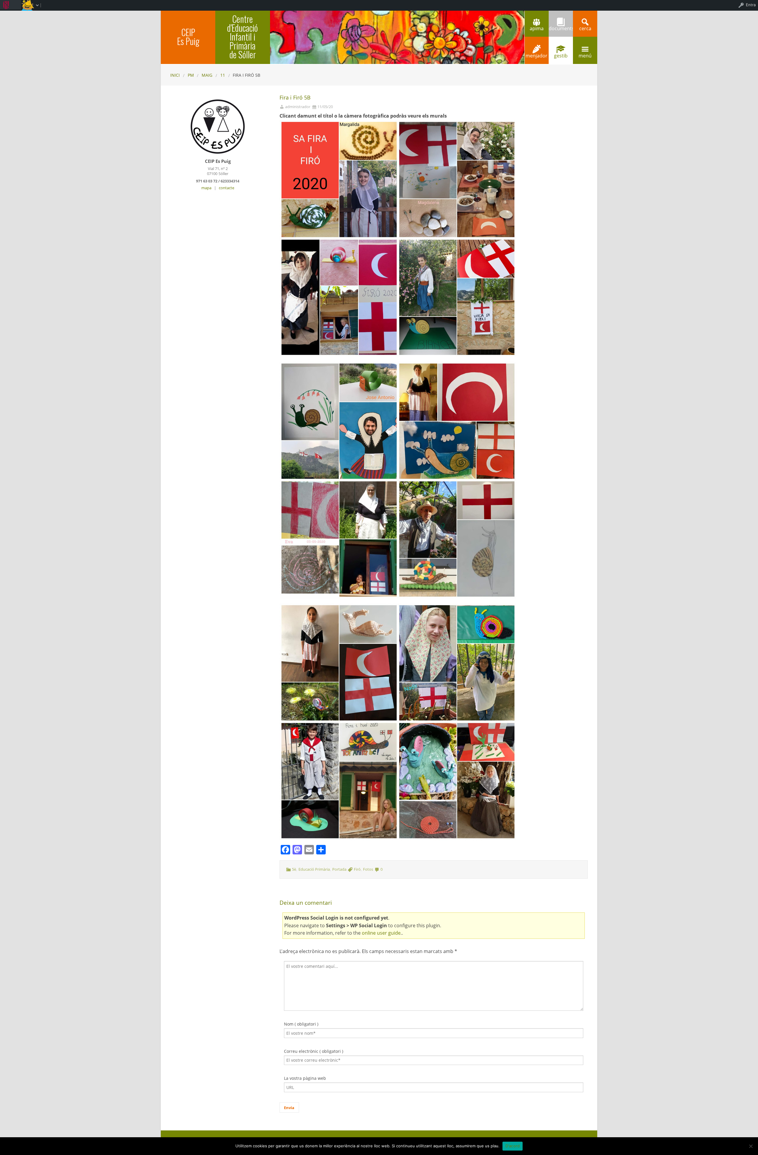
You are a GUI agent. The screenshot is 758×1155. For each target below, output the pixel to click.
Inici (175, 75)
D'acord (512, 1145)
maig (207, 75)
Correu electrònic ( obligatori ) (313, 1051)
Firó (357, 869)
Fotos (368, 869)
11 (222, 75)
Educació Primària (314, 869)
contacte (226, 187)
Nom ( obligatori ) (301, 1024)
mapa (206, 187)
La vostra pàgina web (305, 1078)
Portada (339, 869)
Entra (751, 4)
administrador (297, 107)
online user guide (381, 933)
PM (191, 75)
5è (294, 869)
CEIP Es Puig (188, 36)
